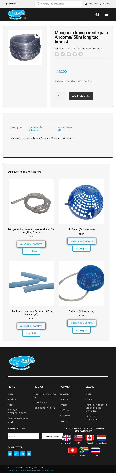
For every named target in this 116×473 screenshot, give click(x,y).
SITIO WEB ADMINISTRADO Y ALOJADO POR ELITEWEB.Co (30, 470)
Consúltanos (40, 402)
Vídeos (11, 404)
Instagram (65, 415)
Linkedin (64, 421)
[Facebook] (10, 453)
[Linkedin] (22, 453)
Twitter (63, 404)
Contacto (90, 399)
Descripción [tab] (17, 127)
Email (12, 436)
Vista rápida (31, 251)
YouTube (64, 410)
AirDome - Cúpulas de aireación (87, 48)
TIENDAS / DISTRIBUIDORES (17, 412)
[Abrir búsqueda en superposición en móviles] (58, 4)
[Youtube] (29, 453)
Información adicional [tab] (35, 128)
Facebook (65, 399)
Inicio (10, 393)
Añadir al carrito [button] (31, 244)
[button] (57, 54)
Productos (13, 399)
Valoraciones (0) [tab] (65, 128)
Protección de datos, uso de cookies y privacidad (96, 407)
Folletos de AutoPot (44, 407)
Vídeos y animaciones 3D (45, 395)
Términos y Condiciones (91, 418)
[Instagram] (16, 453)
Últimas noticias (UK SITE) (18, 420)
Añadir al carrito (81, 95)
